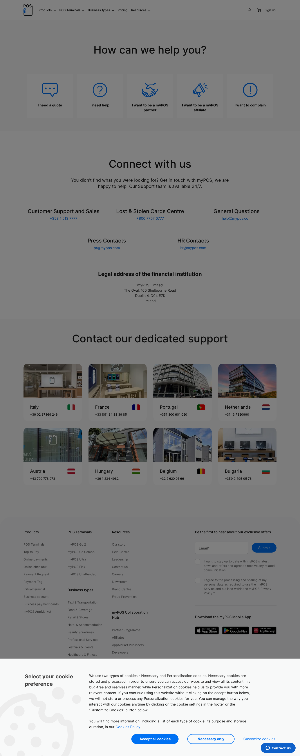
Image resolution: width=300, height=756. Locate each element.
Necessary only (211, 739)
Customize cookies (259, 739)
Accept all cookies (155, 739)
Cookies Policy (128, 727)
